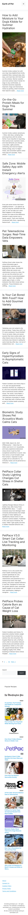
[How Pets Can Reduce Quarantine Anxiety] (14, 767)
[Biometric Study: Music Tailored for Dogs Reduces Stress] (14, 821)
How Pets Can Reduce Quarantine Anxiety (12, 776)
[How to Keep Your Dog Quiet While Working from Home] (14, 714)
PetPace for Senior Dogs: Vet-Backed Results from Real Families (12, 811)
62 (9, 662)
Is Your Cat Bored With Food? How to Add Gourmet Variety (13, 299)
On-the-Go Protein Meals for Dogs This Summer (13, 104)
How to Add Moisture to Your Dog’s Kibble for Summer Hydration (12, 22)
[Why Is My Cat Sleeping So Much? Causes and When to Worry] (14, 857)
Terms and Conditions (9, 891)
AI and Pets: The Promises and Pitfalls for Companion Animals (13, 704)
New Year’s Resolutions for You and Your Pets (13, 849)
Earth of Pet (8, 4)
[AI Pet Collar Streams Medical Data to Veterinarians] (14, 785)
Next (13, 662)
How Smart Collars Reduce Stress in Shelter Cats (13, 740)
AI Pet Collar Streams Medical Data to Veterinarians (14, 793)
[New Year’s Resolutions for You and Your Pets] (14, 840)
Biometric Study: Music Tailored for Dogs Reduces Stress (13, 830)
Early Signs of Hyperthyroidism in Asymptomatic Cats (13, 357)
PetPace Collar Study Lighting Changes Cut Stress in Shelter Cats (12, 478)
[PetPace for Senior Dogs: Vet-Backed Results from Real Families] (14, 802)
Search (4, 670)
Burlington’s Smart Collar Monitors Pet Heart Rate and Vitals (13, 758)
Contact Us (5, 883)
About (4, 880)
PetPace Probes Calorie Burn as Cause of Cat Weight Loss (12, 606)
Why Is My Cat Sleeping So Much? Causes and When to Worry (13, 867)
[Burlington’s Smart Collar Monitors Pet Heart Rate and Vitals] (14, 748)
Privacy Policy (6, 888)
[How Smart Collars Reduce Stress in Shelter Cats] (14, 731)
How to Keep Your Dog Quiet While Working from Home (13, 722)
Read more (20, 91)
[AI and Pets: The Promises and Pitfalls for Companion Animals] (14, 695)
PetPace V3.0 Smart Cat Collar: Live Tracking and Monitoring (13, 540)
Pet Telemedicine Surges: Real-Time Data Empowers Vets (13, 235)
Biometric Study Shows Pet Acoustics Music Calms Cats (12, 417)
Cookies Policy (6, 886)
